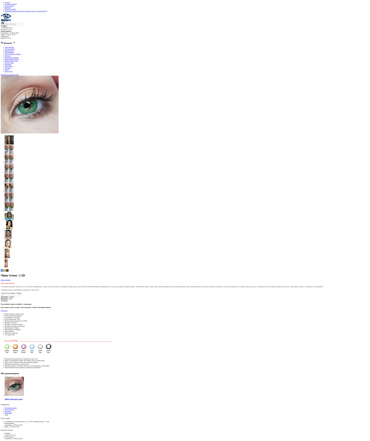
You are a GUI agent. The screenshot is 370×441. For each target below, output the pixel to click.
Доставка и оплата (11, 4)
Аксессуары (9, 71)
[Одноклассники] (4, 270)
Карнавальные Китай (12, 59)
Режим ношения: (10, 316)
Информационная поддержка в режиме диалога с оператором (25, 11)
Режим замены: (10, 314)
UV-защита (8, 335)
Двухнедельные (10, 49)
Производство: (9, 328)
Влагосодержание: (11, 319)
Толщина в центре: (11, 324)
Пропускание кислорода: (13, 321)
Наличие (7, 333)
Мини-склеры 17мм (11, 61)
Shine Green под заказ (14, 399)
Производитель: (10, 329)
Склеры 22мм (9, 63)
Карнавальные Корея (11, 57)
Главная (7, 2)
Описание (4, 311)
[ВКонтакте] (2, 270)
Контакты (8, 7)
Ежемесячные (9, 50)
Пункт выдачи (9, 6)
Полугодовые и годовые (13, 54)
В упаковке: (8, 317)
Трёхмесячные (9, 52)
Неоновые (8, 64)
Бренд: (7, 331)
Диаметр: (8, 322)
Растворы (8, 68)
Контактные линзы (12, 75)
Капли (7, 70)
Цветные (8, 56)
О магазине (8, 413)
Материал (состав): (11, 326)
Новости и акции (10, 9)
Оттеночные (9, 66)
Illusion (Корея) (6, 280)
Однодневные (9, 47)
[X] (7, 270)
